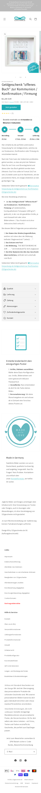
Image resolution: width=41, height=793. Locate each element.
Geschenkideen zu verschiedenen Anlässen (20, 572)
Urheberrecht (9, 650)
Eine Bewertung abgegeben (14, 588)
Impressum (8, 556)
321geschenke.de (17, 779)
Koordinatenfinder (11, 661)
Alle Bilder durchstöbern (13, 567)
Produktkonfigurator (12, 655)
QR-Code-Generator (12, 666)
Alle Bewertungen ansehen (14, 583)
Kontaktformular (17, 479)
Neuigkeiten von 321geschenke (16, 577)
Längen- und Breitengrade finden (16, 671)
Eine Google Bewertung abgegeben (17, 593)
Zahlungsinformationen (13, 635)
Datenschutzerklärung (12, 562)
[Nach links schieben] (15, 77)
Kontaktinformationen (21, 786)
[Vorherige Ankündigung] (4, 5)
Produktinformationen (12, 640)
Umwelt (7, 645)
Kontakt (7, 619)
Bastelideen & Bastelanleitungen (16, 676)
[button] (4, 19)
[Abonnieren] (33, 751)
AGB (21, 783)
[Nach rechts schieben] (25, 77)
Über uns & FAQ (10, 624)
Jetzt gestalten (11, 107)
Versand (11, 102)
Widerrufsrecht (28, 779)
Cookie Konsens (10, 598)
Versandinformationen (12, 629)
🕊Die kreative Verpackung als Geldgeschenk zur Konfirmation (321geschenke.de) (20, 189)
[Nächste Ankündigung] (36, 5)
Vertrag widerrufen (12, 603)
